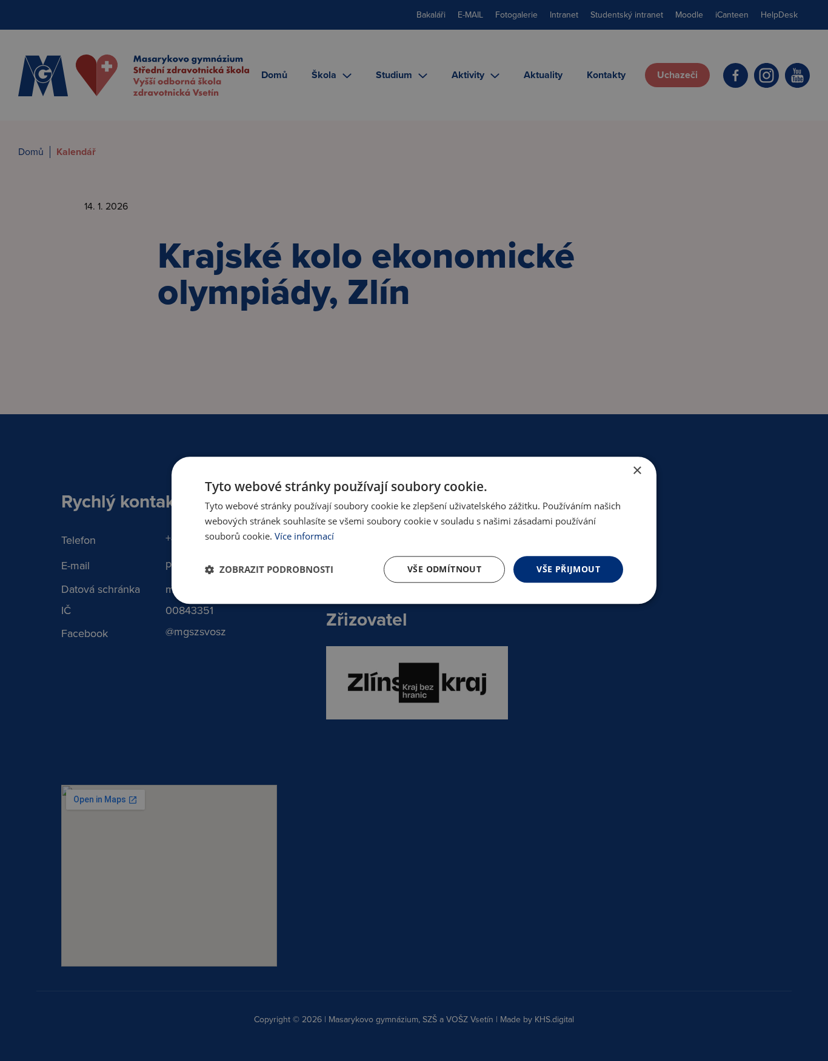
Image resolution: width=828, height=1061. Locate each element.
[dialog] (414, 530)
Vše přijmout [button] (568, 569)
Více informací (304, 536)
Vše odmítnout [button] (444, 569)
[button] (269, 569)
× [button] (636, 470)
